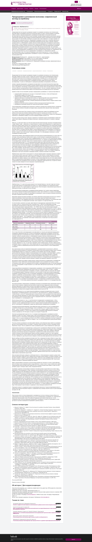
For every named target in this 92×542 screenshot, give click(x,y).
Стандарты (50, 11)
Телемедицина (30, 11)
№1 (25, 13)
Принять (73, 539)
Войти (80, 8)
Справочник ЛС (57, 11)
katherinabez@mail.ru (31, 494)
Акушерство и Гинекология (15, 13)
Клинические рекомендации (40, 11)
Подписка (31, 8)
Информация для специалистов (18, 11)
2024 (23, 13)
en (79, 1)
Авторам (36, 8)
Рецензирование (42, 8)
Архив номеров (20, 8)
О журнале (13, 8)
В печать (26, 8)
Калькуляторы (65, 11)
